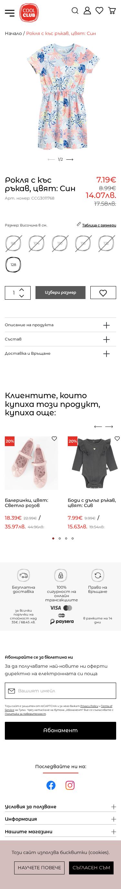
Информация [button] (21, 819)
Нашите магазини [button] (28, 832)
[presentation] (98, 426)
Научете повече (39, 868)
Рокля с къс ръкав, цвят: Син (61, 33)
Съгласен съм (91, 868)
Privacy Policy (89, 706)
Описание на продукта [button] (29, 324)
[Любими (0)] (100, 13)
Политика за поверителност (25, 713)
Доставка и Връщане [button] (28, 353)
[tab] (60, 325)
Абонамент (60, 730)
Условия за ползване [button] (30, 807)
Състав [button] (13, 339)
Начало (13, 33)
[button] (53, 538)
